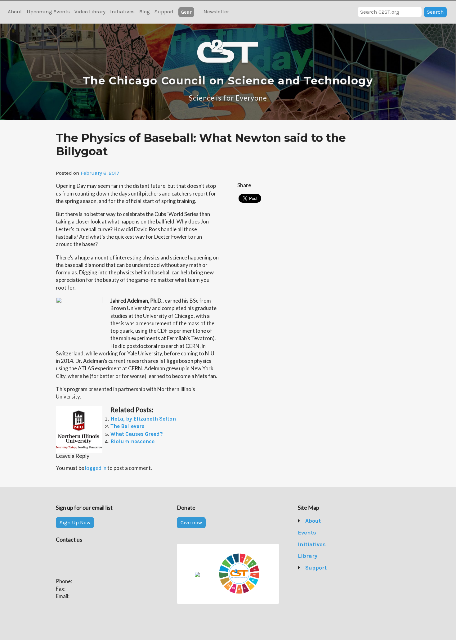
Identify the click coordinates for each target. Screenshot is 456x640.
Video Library (89, 11)
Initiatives (122, 11)
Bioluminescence (132, 441)
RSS (237, 12)
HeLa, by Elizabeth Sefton (143, 419)
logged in (95, 468)
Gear (186, 12)
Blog (144, 11)
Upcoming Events (48, 11)
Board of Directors (327, 544)
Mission (315, 532)
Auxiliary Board (324, 555)
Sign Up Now (75, 522)
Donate (314, 579)
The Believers (127, 426)
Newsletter (216, 11)
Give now (191, 522)
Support (164, 11)
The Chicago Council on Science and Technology (228, 80)
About (15, 11)
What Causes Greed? (136, 434)
